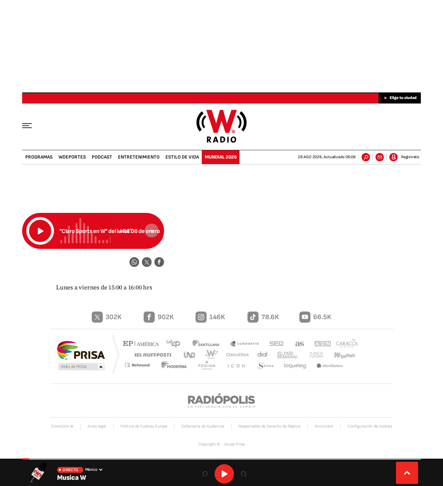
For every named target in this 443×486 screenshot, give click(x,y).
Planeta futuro (313, 354)
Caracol (345, 344)
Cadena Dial (260, 354)
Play (224, 474)
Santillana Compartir (244, 344)
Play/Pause (40, 231)
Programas (39, 157)
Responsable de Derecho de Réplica (269, 426)
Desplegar (407, 473)
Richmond (141, 366)
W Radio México (221, 126)
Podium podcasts (210, 366)
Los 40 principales (176, 344)
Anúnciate (324, 426)
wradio (210, 354)
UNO (190, 354)
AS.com (296, 344)
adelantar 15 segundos (243, 474)
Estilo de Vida (182, 157)
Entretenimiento (139, 157)
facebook (159, 262)
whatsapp (134, 262)
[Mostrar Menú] (32, 125)
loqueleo (295, 366)
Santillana (208, 344)
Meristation (330, 366)
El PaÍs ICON (238, 366)
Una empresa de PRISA (81, 350)
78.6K (270, 317)
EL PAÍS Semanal (285, 355)
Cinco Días (235, 354)
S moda (266, 366)
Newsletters (380, 157)
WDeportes (72, 157)
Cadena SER (274, 344)
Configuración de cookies (369, 426)
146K (217, 317)
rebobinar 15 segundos (205, 474)
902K (165, 317)
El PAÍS (142, 344)
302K (113, 317)
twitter (147, 262)
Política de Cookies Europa (143, 426)
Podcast (102, 157)
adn (319, 344)
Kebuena (341, 354)
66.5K (322, 317)
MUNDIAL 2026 (221, 157)
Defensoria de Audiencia (202, 426)
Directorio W (62, 426)
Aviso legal (97, 426)
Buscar (366, 157)
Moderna (178, 366)
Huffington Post (151, 354)
